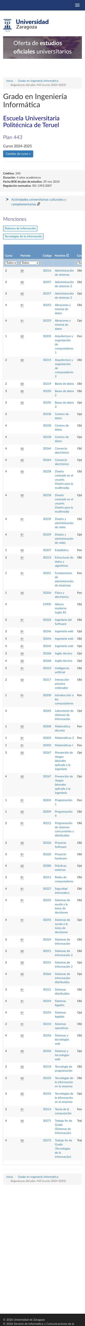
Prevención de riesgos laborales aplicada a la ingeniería (64, 761)
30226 (47, 843)
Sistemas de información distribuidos (62, 978)
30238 (47, 414)
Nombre (60, 255)
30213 (47, 557)
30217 (47, 679)
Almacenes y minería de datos (63, 309)
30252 (47, 1078)
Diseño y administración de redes (64, 523)
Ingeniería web (64, 631)
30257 (47, 282)
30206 (47, 592)
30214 (47, 1109)
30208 (47, 726)
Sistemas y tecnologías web (62, 1039)
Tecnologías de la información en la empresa (64, 1082)
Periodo (25, 255)
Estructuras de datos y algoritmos (64, 561)
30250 (47, 391)
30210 (47, 1024)
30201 (47, 573)
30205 (47, 336)
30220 (47, 854)
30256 (47, 1035)
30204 (47, 800)
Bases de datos (64, 383)
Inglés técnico (63, 653)
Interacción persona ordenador (62, 683)
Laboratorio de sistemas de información (64, 715)
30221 (47, 989)
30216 (47, 270)
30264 (47, 448)
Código (47, 255)
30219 (47, 383)
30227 (47, 888)
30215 (47, 360)
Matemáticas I (64, 745)
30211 (47, 877)
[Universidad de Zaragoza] (25, 25)
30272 (47, 1140)
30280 (47, 865)
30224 (47, 939)
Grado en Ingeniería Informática (38, 81)
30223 (47, 668)
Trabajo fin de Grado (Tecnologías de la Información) (63, 1148)
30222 (47, 620)
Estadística (61, 550)
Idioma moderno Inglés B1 (60, 608)
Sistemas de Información (20, 228)
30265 (47, 711)
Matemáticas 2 (64, 738)
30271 (47, 1120)
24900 (47, 604)
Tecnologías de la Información (23, 236)
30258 (47, 471)
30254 (47, 1001)
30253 (47, 305)
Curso (8, 255)
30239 (47, 519)
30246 (47, 631)
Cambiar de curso (17, 153)
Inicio (9, 81)
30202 (47, 745)
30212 (47, 823)
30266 (47, 974)
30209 (47, 811)
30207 (47, 550)
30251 (47, 951)
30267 (47, 752)
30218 (47, 1066)
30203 (47, 738)
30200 (47, 695)
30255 (47, 900)
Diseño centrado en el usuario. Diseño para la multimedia (64, 479)
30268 (47, 653)
